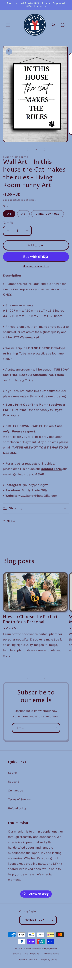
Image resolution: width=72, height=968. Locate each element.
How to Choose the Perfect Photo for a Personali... (30, 620)
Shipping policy (49, 959)
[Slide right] (44, 149)
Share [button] (11, 521)
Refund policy (17, 808)
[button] (8, 24)
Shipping (7, 200)
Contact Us (15, 790)
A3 (23, 213)
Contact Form (51, 469)
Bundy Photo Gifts (34, 948)
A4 (9, 213)
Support (13, 781)
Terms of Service (19, 799)
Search (13, 772)
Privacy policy (51, 953)
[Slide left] (27, 149)
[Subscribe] (55, 728)
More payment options (36, 266)
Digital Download (47, 213)
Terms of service (28, 959)
